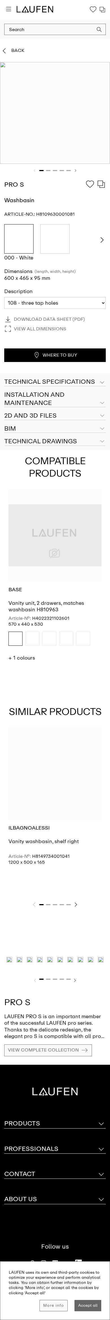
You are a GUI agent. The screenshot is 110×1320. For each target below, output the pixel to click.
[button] (99, 30)
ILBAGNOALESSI (29, 828)
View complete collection (43, 1050)
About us (20, 1199)
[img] (15, 639)
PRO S (17, 1002)
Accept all (88, 1305)
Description (18, 291)
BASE (15, 589)
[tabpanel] (55, 113)
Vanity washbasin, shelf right (43, 841)
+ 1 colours (21, 658)
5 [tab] (68, 170)
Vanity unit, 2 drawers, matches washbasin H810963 (46, 606)
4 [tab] (62, 170)
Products (22, 1123)
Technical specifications (49, 381)
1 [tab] (41, 170)
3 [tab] (55, 170)
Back (17, 50)
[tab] (55, 399)
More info (53, 1305)
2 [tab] (48, 170)
